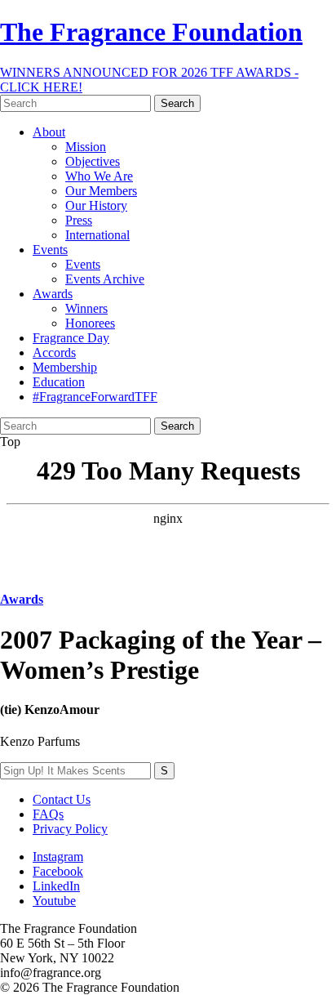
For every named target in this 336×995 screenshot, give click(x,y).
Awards (53, 294)
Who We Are (99, 176)
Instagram (58, 856)
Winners (86, 308)
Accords (54, 352)
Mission (85, 147)
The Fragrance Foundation (151, 32)
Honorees (90, 323)
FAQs (48, 814)
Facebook (58, 871)
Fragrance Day (71, 338)
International (97, 235)
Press (78, 220)
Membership (65, 367)
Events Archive (104, 279)
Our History (96, 205)
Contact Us (62, 799)
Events (50, 250)
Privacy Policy (70, 829)
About (49, 132)
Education (59, 382)
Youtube (54, 901)
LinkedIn (56, 886)
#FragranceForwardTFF (95, 397)
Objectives (92, 161)
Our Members (101, 191)
